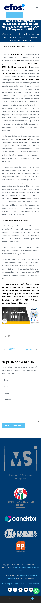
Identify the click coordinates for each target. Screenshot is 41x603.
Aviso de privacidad (10, 584)
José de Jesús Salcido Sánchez (14, 46)
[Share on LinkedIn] (9, 336)
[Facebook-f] (10, 590)
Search (10, 599)
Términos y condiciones (29, 584)
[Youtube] (26, 590)
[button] (14, 15)
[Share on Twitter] (6, 336)
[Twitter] (20, 590)
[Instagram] (15, 590)
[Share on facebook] (2, 336)
